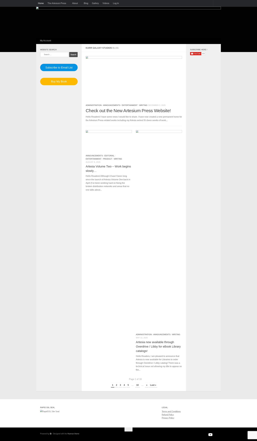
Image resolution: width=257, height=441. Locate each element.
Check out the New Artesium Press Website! (128, 110)
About (75, 3)
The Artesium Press (57, 3)
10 (137, 385)
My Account (45, 40)
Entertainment (130, 105)
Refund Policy (168, 414)
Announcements (111, 105)
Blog (86, 3)
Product (107, 159)
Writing (143, 105)
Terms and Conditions (171, 411)
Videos (106, 3)
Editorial (109, 156)
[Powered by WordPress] (51, 434)
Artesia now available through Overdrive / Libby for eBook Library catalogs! (158, 346)
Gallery (95, 3)
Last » (153, 385)
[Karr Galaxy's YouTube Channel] (210, 435)
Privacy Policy (168, 418)
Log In (116, 3)
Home (41, 3)
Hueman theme (73, 434)
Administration (94, 105)
